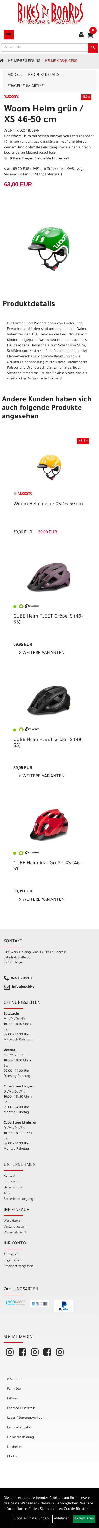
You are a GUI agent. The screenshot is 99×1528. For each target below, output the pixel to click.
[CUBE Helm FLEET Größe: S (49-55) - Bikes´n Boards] (49, 577)
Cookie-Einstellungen (31, 1519)
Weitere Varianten (43, 653)
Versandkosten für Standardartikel (32, 175)
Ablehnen (61, 1519)
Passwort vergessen (18, 1266)
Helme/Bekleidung (24, 61)
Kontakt (10, 1176)
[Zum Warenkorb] (90, 37)
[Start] (2, 61)
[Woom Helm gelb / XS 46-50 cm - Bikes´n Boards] (49, 467)
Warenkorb (12, 1221)
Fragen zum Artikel (26, 86)
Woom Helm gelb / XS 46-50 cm (48, 504)
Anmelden (11, 1255)
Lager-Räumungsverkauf (25, 1418)
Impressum (12, 1182)
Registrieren (13, 1260)
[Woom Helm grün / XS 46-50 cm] (49, 248)
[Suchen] (93, 48)
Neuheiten (15, 1447)
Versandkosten (14, 1227)
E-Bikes (12, 1399)
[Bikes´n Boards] (50, 13)
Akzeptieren (84, 1519)
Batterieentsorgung (18, 1199)
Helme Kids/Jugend (61, 61)
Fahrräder (14, 1389)
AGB (7, 1193)
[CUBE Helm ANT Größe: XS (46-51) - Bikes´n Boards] (49, 824)
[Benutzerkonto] (81, 35)
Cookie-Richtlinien (78, 1509)
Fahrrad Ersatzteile (21, 1408)
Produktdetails (43, 75)
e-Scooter (14, 1379)
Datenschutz (13, 1187)
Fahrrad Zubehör (19, 1428)
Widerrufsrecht (15, 1233)
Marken (13, 1457)
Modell (14, 75)
